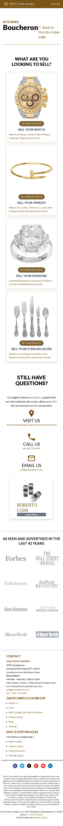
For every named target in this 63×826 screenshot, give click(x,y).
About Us (13, 703)
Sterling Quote (16, 755)
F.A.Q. (12, 707)
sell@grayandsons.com (17, 689)
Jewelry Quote (16, 746)
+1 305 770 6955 (35, 814)
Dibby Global (41, 817)
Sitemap (13, 726)
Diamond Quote (17, 750)
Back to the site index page (49, 32)
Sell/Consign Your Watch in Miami (26, 712)
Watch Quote (15, 741)
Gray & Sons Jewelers (18, 661)
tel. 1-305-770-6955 (16, 693)
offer (54, 401)
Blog (11, 721)
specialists (34, 397)
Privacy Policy (16, 717)
